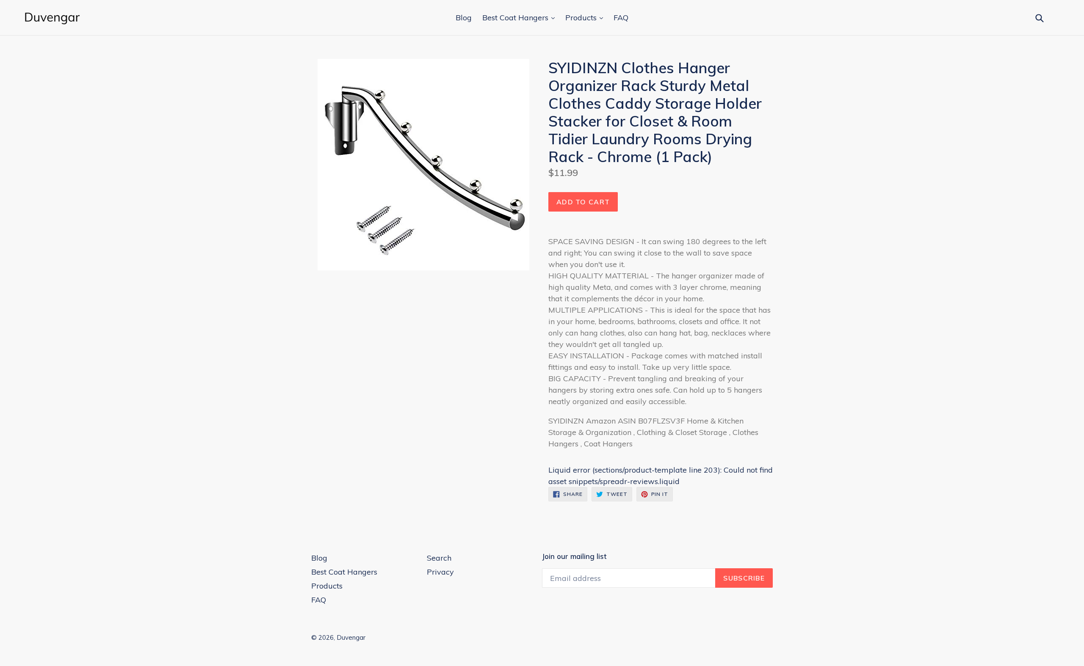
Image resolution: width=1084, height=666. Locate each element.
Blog (464, 17)
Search (439, 558)
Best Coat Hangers (516, 17)
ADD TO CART (583, 202)
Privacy (440, 572)
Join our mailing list (574, 556)
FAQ (621, 17)
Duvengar (351, 637)
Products (582, 17)
